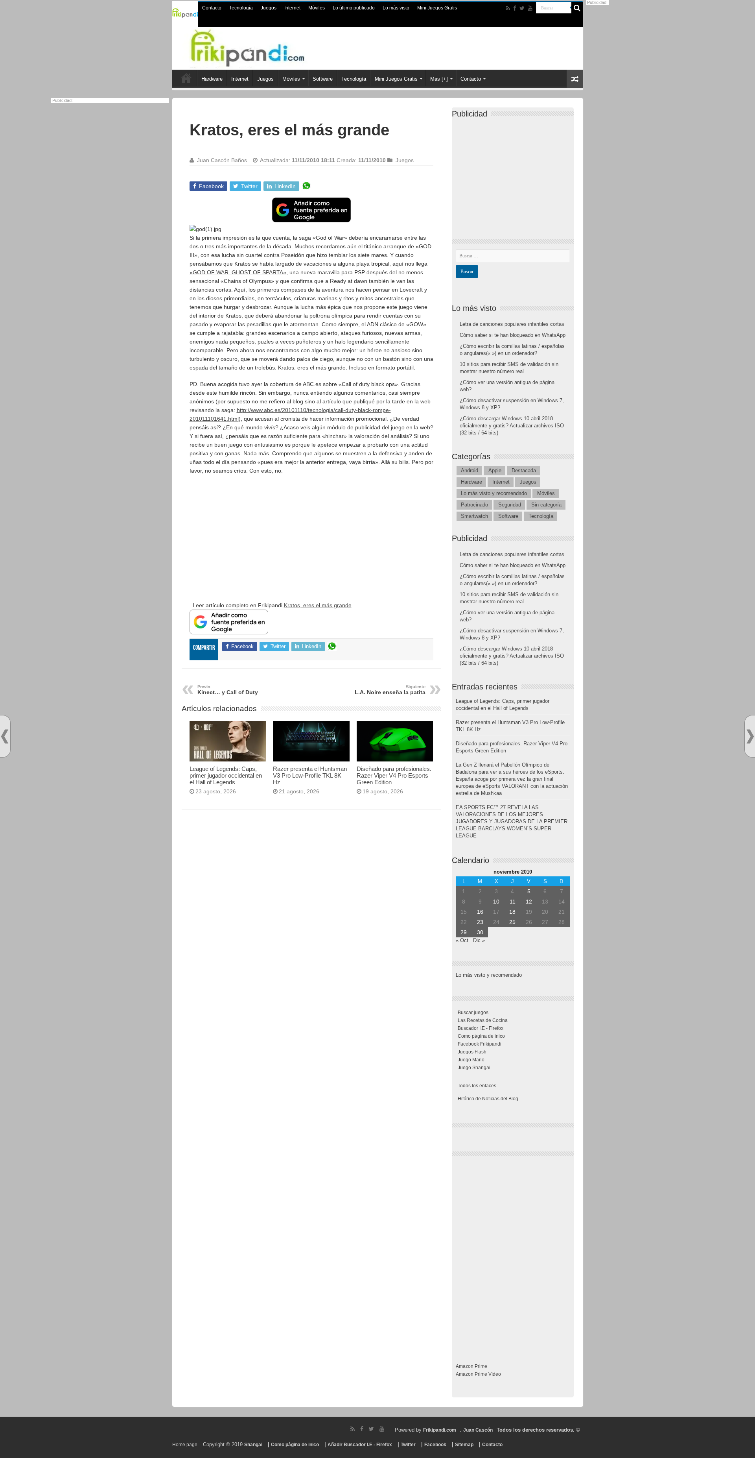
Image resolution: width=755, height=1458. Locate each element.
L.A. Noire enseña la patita (390, 689)
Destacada (524, 470)
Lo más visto (396, 8)
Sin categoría (546, 505)
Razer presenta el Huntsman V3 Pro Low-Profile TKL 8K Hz (310, 775)
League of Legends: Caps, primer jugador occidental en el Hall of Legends (226, 775)
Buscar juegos (473, 1012)
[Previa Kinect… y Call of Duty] (5, 736)
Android (469, 470)
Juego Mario (471, 1060)
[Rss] (508, 8)
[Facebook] (514, 8)
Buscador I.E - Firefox (480, 1028)
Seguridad (509, 505)
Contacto (211, 8)
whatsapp (306, 186)
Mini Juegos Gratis (437, 8)
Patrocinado (474, 505)
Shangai (253, 1444)
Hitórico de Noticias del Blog (488, 1098)
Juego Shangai (474, 1067)
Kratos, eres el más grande (318, 605)
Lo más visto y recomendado (494, 493)
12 (529, 901)
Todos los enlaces (477, 1085)
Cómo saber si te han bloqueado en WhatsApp (512, 335)
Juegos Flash (472, 1052)
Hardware (212, 79)
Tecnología (241, 8)
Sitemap (464, 1444)
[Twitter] (522, 8)
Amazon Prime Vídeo (478, 1374)
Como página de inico (481, 1036)
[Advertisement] (311, 538)
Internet (292, 8)
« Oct (462, 940)
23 (480, 922)
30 (480, 932)
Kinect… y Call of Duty (227, 689)
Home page (184, 1444)
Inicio (186, 78)
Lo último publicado (354, 8)
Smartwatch (474, 516)
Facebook (435, 1444)
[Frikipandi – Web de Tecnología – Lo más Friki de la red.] (263, 46)
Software (323, 79)
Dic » (479, 940)
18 (512, 912)
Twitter (408, 1444)
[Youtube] (530, 8)
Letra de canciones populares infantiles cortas (512, 324)
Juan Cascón (478, 1430)
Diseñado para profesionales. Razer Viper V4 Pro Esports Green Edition (394, 775)
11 (513, 901)
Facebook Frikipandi (479, 1044)
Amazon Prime (471, 1366)
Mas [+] (439, 79)
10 (496, 901)
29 (463, 932)
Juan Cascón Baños (222, 160)
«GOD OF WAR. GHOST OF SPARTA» (238, 272)
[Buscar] (577, 8)
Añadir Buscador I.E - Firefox (360, 1444)
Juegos (268, 8)
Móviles (316, 8)
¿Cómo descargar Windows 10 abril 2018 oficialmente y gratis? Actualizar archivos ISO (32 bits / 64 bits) (512, 426)
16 (480, 912)
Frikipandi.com (439, 1430)
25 (512, 922)
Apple (494, 470)
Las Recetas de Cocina (483, 1020)
